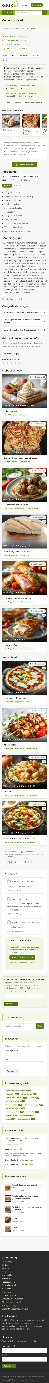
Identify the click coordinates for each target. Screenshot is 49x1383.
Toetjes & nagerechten (15, 1101)
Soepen (34, 1098)
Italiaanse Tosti (11, 645)
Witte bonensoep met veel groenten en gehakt (27, 1208)
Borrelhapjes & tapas (11, 602)
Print (5, 60)
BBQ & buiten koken (14, 1112)
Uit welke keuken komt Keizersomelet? (21, 330)
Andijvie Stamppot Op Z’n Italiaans (20, 838)
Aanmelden (10, 1004)
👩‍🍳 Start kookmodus (24, 164)
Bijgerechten (12, 1094)
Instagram (23, 1380)
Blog (4, 1272)
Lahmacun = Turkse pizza (15, 698)
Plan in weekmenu (31, 176)
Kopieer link (35, 56)
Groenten (11, 1115)
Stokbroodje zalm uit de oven (17, 551)
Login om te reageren (16, 890)
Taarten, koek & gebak (15, 1108)
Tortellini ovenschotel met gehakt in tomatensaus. (27, 1186)
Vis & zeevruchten (14, 1105)
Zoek (40, 1026)
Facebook (33, 1380)
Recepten (20, 28)
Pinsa (14, 1227)
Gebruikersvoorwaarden (12, 1299)
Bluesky (14, 1380)
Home (13, 28)
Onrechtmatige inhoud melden (15, 1309)
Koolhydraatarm (24, 462)
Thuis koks (6, 1292)
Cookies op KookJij (9, 1295)
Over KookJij (7, 1261)
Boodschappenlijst (10, 1285)
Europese (23, 96)
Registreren (36, 5)
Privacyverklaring (9, 1305)
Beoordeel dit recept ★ (33, 103)
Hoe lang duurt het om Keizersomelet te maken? (22, 321)
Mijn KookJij (7, 1275)
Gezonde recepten (9, 36)
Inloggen (25, 5)
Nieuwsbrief (7, 1278)
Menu (9, 13)
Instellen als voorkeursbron (17, 862)
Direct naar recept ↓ (13, 103)
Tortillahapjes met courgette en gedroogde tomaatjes (25, 1197)
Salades (10, 1119)
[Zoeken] (44, 12)
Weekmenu (7, 1288)
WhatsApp (12, 56)
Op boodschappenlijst (11, 176)
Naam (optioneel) (10, 992)
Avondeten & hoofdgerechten (14, 508)
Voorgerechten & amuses (16, 1098)
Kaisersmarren (10, 411)
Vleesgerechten (32, 748)
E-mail (27, 992)
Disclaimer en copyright (12, 1302)
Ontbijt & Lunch (23, 36)
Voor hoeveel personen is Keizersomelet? (22, 312)
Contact (5, 1265)
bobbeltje (14, 40)
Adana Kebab (10, 745)
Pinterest (23, 56)
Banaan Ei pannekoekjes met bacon (20, 458)
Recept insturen (8, 1282)
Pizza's (29, 702)
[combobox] (28, 12)
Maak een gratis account (22, 957)
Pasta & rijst (32, 1112)
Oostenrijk (33, 96)
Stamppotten (31, 842)
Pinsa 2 (15, 1218)
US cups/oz (18, 185)
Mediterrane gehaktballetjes (17, 504)
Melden (29, 886)
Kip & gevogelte (26, 1115)
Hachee (7, 791)
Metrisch (7, 185)
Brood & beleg (9, 415)
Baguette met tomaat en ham (18, 598)
